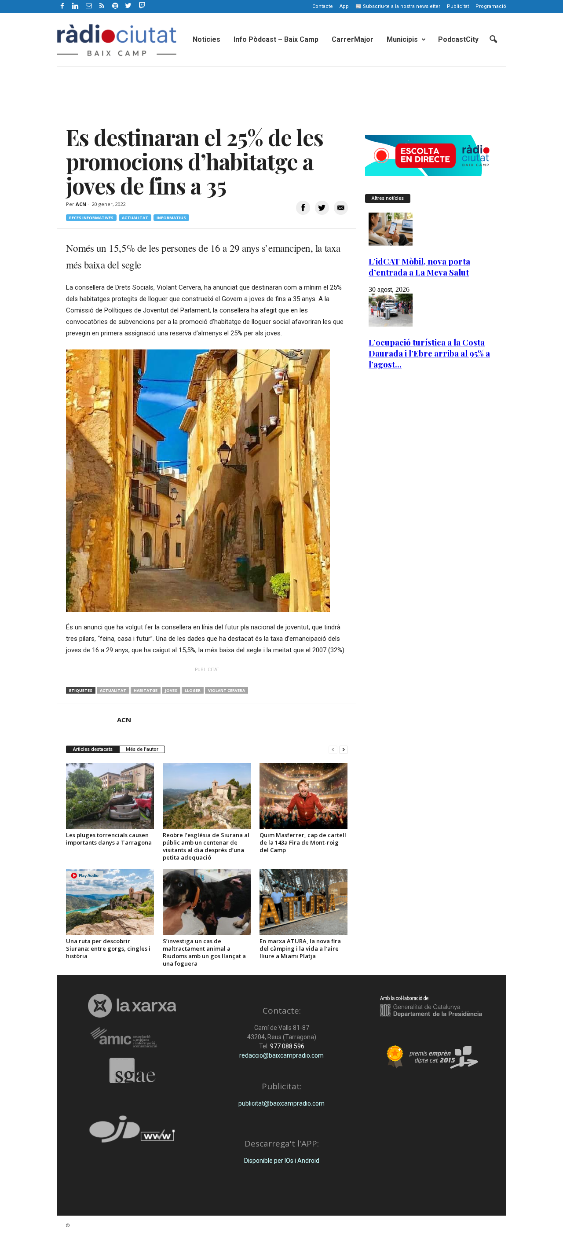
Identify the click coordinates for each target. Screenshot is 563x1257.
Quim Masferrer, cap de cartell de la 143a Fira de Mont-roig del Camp (303, 842)
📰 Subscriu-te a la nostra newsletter (397, 6)
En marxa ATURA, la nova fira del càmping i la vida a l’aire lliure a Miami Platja (300, 948)
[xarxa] (132, 1006)
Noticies (206, 39)
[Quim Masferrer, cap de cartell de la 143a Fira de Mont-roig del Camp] (303, 796)
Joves (171, 690)
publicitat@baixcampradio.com (281, 1103)
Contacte (322, 6)
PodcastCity (458, 39)
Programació (490, 6)
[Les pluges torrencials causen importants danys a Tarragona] (110, 796)
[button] (493, 39)
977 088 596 (286, 1046)
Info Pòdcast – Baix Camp (276, 39)
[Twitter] (128, 6)
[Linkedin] (75, 6)
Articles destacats (93, 749)
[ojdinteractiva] (132, 1133)
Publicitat (458, 6)
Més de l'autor (142, 749)
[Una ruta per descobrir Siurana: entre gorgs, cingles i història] (110, 902)
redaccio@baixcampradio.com (281, 1055)
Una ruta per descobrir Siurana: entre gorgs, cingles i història (108, 948)
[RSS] (102, 6)
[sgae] (132, 1070)
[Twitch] (140, 4)
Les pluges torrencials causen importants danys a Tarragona (109, 838)
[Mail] (89, 6)
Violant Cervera (226, 690)
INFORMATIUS (171, 218)
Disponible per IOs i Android (281, 1160)
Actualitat (135, 218)
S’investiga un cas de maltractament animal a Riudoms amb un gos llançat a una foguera (204, 952)
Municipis (402, 39)
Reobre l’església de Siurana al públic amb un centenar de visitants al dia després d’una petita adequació (206, 846)
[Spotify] (115, 6)
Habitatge (145, 690)
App (344, 6)
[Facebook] (62, 6)
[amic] (132, 1037)
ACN (81, 204)
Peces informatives (91, 218)
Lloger (193, 690)
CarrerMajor (352, 39)
